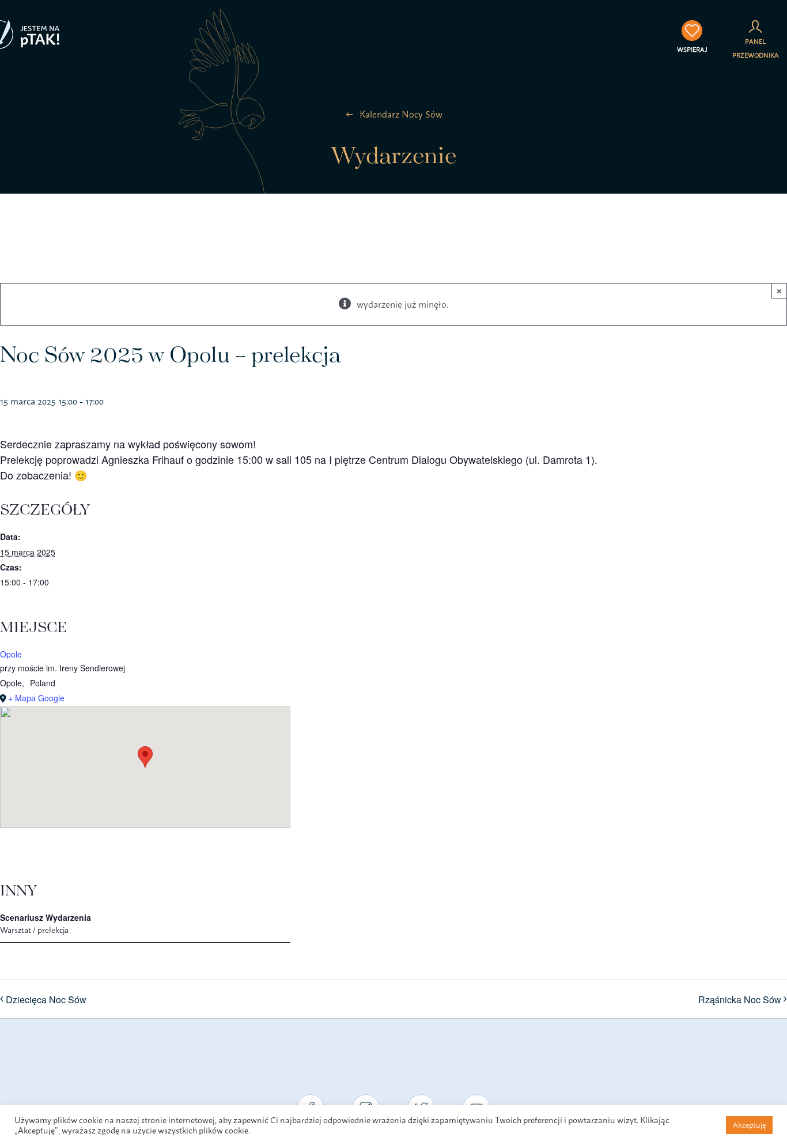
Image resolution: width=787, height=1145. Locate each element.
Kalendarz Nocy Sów (401, 114)
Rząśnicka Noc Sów (739, 999)
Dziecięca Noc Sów (46, 999)
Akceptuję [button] (749, 1124)
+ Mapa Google (36, 698)
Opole (11, 654)
